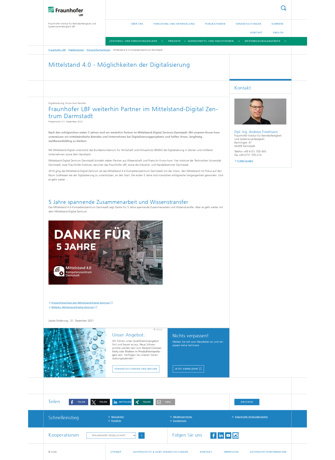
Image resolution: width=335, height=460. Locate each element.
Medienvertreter (182, 416)
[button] (78, 402)
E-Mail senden (245, 161)
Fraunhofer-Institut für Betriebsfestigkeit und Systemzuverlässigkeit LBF (72, 25)
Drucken (247, 402)
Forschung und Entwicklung (174, 23)
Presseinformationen (99, 50)
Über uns (137, 23)
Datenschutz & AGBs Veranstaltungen (160, 452)
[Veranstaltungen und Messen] (76, 353)
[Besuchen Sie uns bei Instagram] (235, 435)
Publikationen (215, 23)
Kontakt (256, 32)
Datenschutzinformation (268, 452)
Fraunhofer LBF (57, 50)
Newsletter (117, 416)
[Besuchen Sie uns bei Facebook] (213, 435)
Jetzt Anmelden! (187, 368)
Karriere (278, 23)
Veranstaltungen (248, 23)
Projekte (174, 41)
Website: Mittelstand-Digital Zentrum (72, 307)
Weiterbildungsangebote (263, 41)
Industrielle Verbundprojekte (251, 416)
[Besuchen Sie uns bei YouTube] (228, 435)
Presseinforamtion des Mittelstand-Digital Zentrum (80, 302)
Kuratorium (179, 420)
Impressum (231, 452)
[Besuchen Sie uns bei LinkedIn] (221, 435)
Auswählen (141, 435)
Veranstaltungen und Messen (136, 368)
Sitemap (116, 452)
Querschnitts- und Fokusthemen (211, 41)
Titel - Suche (283, 8)
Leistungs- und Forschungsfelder (133, 41)
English (278, 32)
